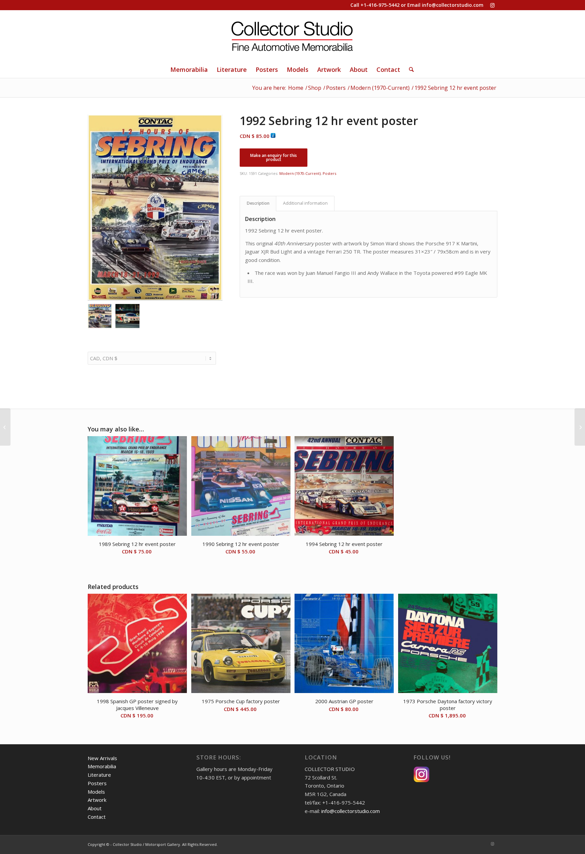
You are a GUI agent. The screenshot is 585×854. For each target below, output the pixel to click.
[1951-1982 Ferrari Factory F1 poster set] (580, 427)
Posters (329, 173)
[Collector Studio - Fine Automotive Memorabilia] (292, 35)
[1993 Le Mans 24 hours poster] (5, 427)
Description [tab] (258, 203)
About (95, 808)
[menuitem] (189, 69)
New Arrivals (102, 758)
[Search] (409, 69)
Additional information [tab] (305, 203)
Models (96, 791)
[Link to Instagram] (492, 5)
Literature (99, 774)
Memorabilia (102, 766)
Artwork (97, 799)
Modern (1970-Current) (300, 173)
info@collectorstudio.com (452, 5)
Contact (97, 816)
